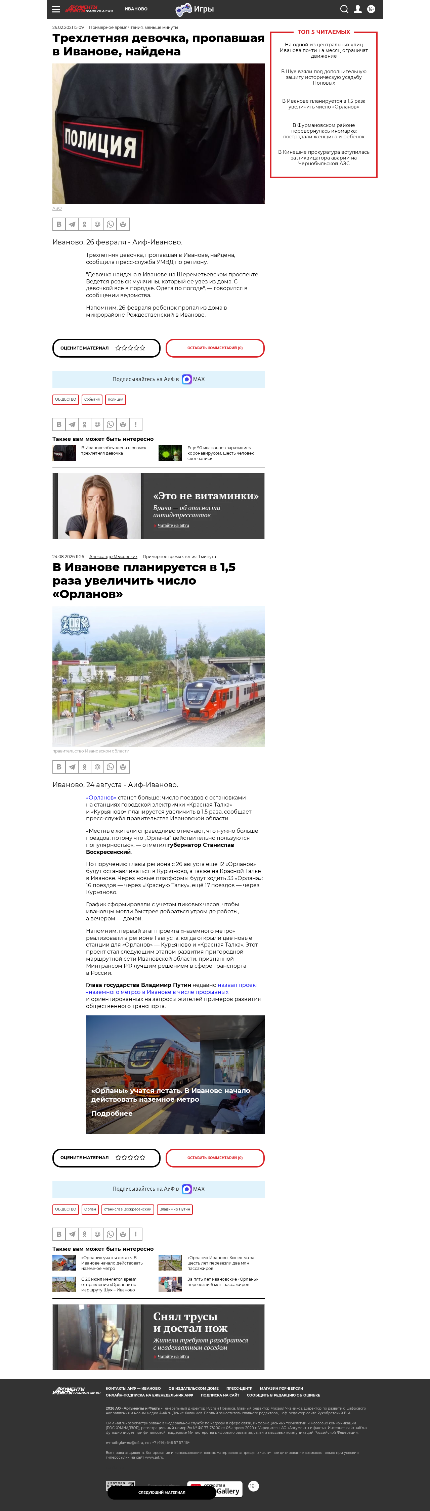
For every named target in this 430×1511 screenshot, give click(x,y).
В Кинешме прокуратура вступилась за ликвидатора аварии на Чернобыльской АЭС (324, 158)
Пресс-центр (239, 1388)
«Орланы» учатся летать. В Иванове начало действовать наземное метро (170, 1095)
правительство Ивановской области (90, 750)
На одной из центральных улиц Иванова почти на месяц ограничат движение (324, 50)
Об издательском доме (194, 1388)
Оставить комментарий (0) (215, 348)
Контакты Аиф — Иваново (133, 1388)
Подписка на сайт (220, 1395)
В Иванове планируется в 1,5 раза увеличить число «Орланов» (324, 104)
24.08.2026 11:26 (68, 556)
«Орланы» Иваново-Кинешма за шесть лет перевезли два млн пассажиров (220, 1263)
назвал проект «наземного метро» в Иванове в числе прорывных (172, 988)
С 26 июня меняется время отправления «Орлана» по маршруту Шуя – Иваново (108, 1284)
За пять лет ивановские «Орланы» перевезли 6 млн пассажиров (223, 1282)
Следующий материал (161, 1493)
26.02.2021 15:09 (68, 27)
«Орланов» (101, 797)
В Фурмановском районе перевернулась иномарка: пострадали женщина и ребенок (323, 131)
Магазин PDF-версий (281, 1388)
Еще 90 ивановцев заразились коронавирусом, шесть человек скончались (220, 453)
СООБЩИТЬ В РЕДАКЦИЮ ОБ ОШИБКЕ (283, 1395)
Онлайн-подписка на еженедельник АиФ (149, 1395)
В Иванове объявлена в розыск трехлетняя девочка (113, 450)
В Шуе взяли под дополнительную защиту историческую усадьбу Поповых (324, 77)
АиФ (57, 208)
